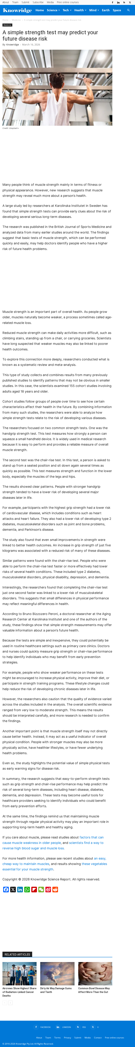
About (5, 2)
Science (52, 10)
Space (117, 10)
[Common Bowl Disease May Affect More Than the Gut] (95, 974)
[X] (130, 2)
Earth (106, 10)
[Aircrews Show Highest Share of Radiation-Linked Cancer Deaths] (19, 974)
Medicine (16, 19)
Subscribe (38, 2)
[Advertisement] (57, 156)
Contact (98, 1037)
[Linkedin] (118, 2)
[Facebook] (112, 2)
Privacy (67, 1037)
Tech (66, 10)
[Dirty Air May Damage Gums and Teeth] (57, 974)
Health (79, 10)
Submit (25, 2)
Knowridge (12, 44)
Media (50, 2)
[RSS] (124, 2)
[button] (128, 10)
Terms (57, 1037)
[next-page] (10, 1003)
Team (15, 2)
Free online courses (68, 2)
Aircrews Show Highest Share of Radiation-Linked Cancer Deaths (19, 992)
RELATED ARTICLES (17, 954)
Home (40, 10)
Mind (93, 10)
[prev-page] (4, 1003)
